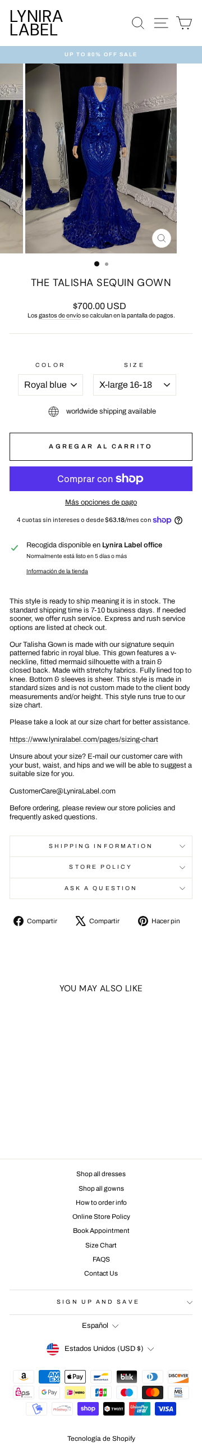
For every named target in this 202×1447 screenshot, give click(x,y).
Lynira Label (36, 22)
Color (50, 365)
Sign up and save (98, 1302)
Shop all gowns (101, 1188)
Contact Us (101, 1273)
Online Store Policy (101, 1216)
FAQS (101, 1259)
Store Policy (100, 867)
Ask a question (101, 888)
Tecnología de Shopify (101, 1439)
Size (134, 365)
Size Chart (101, 1245)
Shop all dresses (101, 1174)
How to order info (101, 1202)
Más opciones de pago (101, 502)
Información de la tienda (57, 571)
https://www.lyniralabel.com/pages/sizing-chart (84, 739)
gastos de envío (60, 315)
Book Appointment (101, 1230)
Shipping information (101, 846)
